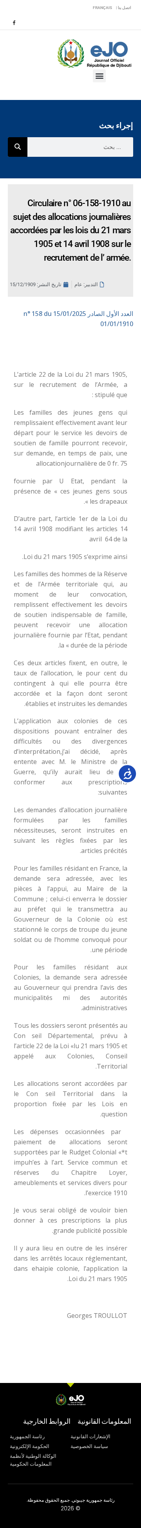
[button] (99, 75)
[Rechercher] (17, 147)
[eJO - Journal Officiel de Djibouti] (94, 52)
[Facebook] (13, 22)
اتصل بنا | (123, 7)
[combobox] (80, 147)
